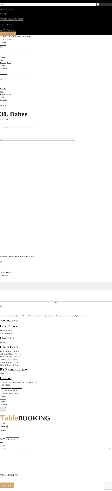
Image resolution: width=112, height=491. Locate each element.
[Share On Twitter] (0, 286)
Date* (3, 439)
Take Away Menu (11, 19)
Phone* (3, 430)
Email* (3, 427)
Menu (4, 14)
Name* (3, 423)
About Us (6, 8)
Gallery (6, 24)
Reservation (8, 34)
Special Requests (9, 475)
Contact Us (8, 29)
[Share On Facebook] (0, 283)
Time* (3, 442)
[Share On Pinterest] (0, 289)
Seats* (3, 446)
